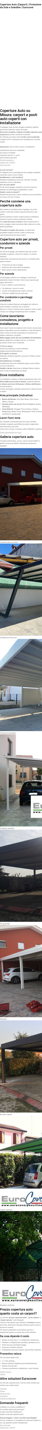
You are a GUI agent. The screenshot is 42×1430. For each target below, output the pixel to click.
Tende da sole (5, 1394)
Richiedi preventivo (7, 160)
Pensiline (3, 1389)
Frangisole (4, 1396)
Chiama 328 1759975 (7, 163)
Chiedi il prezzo (5, 1372)
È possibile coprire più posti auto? (12, 1409)
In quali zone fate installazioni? (11, 1412)
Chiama (2, 1374)
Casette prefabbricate (8, 1399)
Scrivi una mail (5, 165)
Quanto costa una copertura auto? (12, 1414)
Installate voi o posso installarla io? (12, 1407)
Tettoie (2, 1391)
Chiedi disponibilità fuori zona (10, 433)
